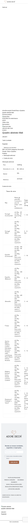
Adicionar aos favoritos (10, 147)
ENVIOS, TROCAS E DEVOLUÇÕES (14, 484)
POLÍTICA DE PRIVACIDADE (14, 477)
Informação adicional (9, 155)
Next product (5, 124)
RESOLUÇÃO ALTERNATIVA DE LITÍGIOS (14, 486)
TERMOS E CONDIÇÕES (9, 479)
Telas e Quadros (20, 110)
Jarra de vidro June (7, 128)
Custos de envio (8, 158)
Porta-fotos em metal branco (10, 118)
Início (3, 110)
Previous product (7, 114)
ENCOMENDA (21, 479)
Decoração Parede (10, 110)
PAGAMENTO (14, 482)
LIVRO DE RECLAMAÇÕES (14, 489)
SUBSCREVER (14, 462)
